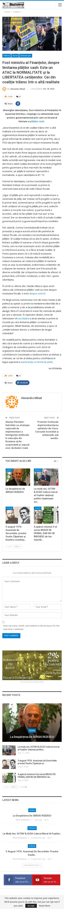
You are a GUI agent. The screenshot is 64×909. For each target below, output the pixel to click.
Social (15, 56)
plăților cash (37, 121)
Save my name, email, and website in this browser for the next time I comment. (31, 627)
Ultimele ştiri (25, 56)
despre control (37, 293)
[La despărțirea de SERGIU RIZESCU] (18, 477)
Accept (31, 905)
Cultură (9, 508)
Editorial (38, 470)
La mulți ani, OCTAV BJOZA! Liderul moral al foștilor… (32, 833)
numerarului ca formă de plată (37, 361)
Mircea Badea (21, 318)
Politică (6, 56)
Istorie (9, 470)
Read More (44, 906)
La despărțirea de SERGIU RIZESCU (32, 736)
